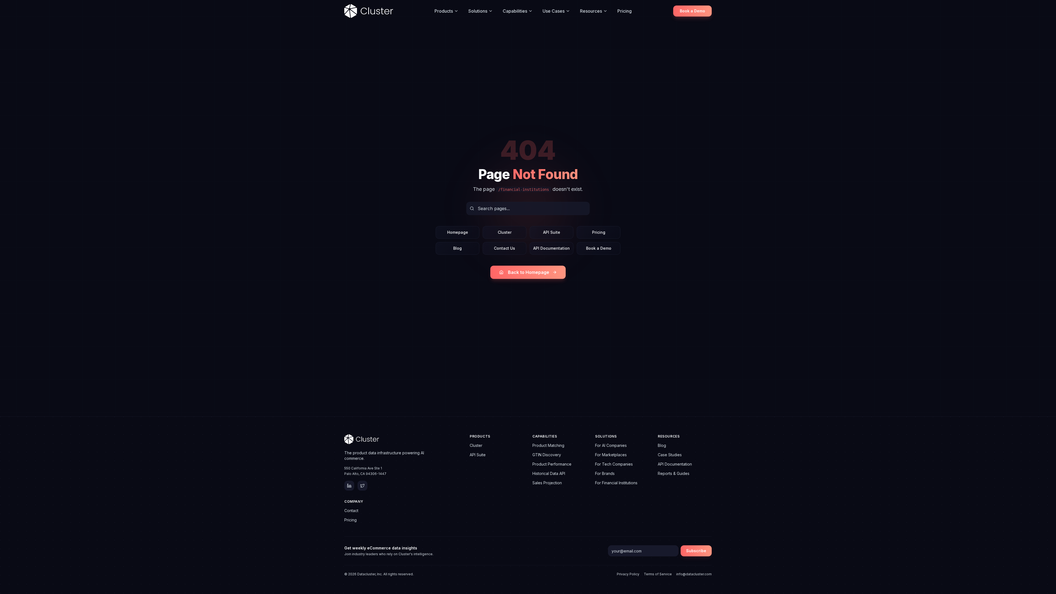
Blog (457, 248)
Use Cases (554, 11)
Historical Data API (548, 473)
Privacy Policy (628, 574)
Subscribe (696, 550)
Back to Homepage (528, 272)
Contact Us (504, 248)
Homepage (457, 232)
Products (444, 11)
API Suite (551, 232)
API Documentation (551, 248)
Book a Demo (692, 11)
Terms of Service (658, 574)
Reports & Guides (673, 473)
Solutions (477, 11)
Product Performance (551, 464)
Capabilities (515, 11)
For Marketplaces (611, 454)
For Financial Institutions (616, 482)
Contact (351, 510)
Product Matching (548, 445)
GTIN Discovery (546, 454)
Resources (591, 11)
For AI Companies (611, 445)
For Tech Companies (614, 464)
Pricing (624, 11)
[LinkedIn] (349, 486)
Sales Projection (547, 482)
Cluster (505, 232)
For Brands (605, 473)
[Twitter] (362, 486)
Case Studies (670, 454)
